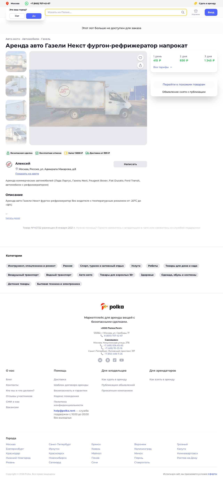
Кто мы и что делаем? (20, 390)
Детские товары (18, 283)
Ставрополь (142, 462)
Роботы (153, 265)
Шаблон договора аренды (71, 385)
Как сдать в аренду (114, 379)
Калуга (181, 448)
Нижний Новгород (18, 457)
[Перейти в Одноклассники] (108, 360)
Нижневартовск (187, 453)
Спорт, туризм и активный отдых (102, 265)
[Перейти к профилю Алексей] (9, 164)
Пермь (138, 457)
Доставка (60, 379)
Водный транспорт (58, 274)
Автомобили (30, 39)
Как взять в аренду (162, 379)
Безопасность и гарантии (70, 390)
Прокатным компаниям (117, 390)
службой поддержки (186, 227)
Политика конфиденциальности (68, 403)
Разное (67, 265)
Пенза (95, 457)
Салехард (55, 462)
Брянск (96, 444)
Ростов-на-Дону (187, 457)
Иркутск (54, 448)
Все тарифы (161, 67)
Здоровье (147, 274)
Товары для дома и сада (181, 265)
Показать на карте (27, 173)
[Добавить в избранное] (140, 58)
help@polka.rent (65, 410)
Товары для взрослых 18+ (116, 274)
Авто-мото (13, 39)
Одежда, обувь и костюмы (178, 274)
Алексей (22, 163)
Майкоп (96, 453)
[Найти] (183, 12)
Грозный (182, 444)
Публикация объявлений (118, 385)
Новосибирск (58, 457)
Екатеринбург (15, 448)
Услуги (135, 265)
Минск (138, 453)
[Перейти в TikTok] (115, 360)
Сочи (94, 462)
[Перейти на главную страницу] (112, 307)
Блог (9, 379)
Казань (95, 448)
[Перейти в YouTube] (122, 360)
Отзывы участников (19, 396)
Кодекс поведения (66, 396)
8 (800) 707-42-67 (113, 335)
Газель (45, 39)
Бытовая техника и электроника (58, 283)
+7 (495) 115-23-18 (113, 348)
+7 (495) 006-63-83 (113, 345)
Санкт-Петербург (60, 444)
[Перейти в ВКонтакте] (100, 360)
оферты (212, 474)
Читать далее (13, 218)
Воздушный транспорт (23, 274)
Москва (11, 444)
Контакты (12, 385)
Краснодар (13, 453)
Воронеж (140, 444)
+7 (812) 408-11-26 (113, 353)
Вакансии (12, 407)
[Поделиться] (140, 65)
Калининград (143, 448)
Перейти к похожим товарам (184, 84)
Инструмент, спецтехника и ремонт (31, 265)
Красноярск (56, 453)
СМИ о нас (13, 401)
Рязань (10, 462)
